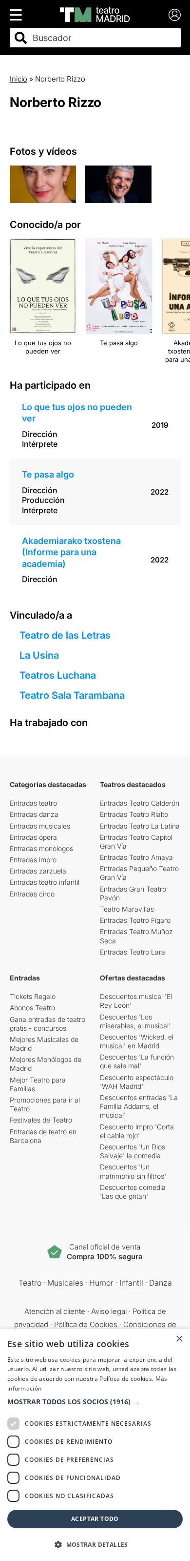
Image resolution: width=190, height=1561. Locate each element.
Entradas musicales (40, 826)
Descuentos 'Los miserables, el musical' (135, 1021)
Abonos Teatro (32, 1007)
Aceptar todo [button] (95, 1519)
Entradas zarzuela (38, 871)
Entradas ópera (33, 837)
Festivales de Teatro (41, 1120)
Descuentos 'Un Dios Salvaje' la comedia (132, 1151)
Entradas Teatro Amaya (136, 857)
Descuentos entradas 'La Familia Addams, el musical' (139, 1106)
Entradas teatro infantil (44, 882)
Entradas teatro (33, 803)
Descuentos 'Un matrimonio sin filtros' (133, 1171)
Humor (101, 1283)
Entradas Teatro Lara (132, 952)
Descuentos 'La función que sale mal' (137, 1061)
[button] (95, 1401)
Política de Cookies (85, 1324)
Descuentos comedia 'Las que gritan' (133, 1191)
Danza (160, 1283)
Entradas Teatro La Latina (140, 826)
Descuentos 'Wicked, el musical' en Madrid (136, 1041)
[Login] (175, 15)
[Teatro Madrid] (95, 14)
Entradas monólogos (41, 848)
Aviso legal (109, 1311)
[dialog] (95, 1445)
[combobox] (104, 38)
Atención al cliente (54, 1311)
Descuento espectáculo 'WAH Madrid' (136, 1081)
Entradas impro (33, 859)
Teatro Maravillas (127, 909)
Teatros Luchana (57, 675)
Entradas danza (34, 814)
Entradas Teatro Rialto (134, 814)
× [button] (179, 1339)
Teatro (30, 1283)
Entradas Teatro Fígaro (135, 920)
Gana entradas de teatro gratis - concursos (47, 1023)
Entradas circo (32, 894)
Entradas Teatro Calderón (139, 803)
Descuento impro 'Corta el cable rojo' (137, 1131)
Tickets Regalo (33, 996)
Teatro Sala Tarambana (72, 695)
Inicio (18, 78)
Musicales (65, 1283)
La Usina (39, 655)
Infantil (131, 1283)
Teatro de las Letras (65, 635)
